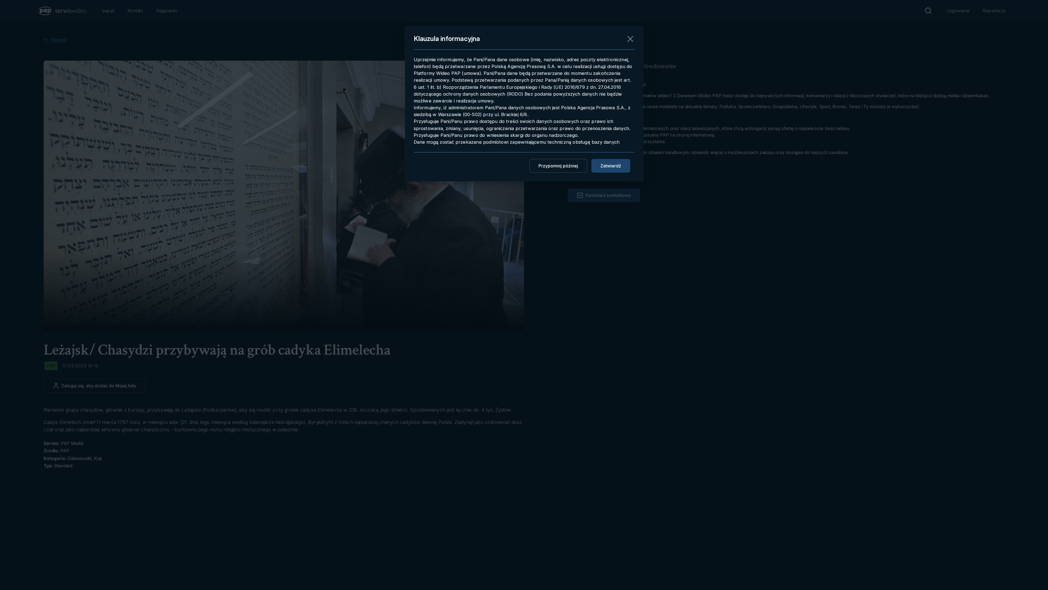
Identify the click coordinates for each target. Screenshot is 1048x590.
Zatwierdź (610, 166)
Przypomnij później (558, 166)
